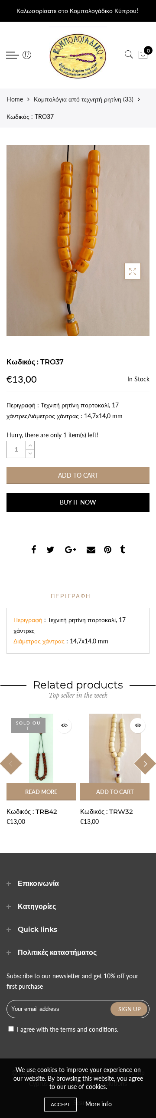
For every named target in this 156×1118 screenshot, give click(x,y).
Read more (41, 791)
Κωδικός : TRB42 (31, 811)
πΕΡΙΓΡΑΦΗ (71, 596)
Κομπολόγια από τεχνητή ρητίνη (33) (83, 99)
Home (14, 99)
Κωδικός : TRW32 (106, 811)
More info (98, 1104)
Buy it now (78, 502)
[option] (41, 770)
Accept (60, 1104)
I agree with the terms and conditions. (66, 1029)
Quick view (64, 725)
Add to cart (115, 791)
